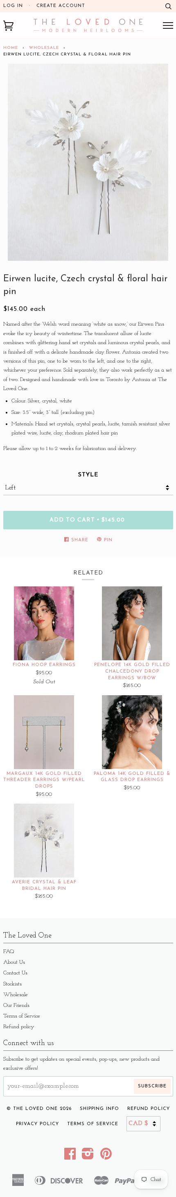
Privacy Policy (37, 1124)
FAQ (8, 952)
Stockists (12, 984)
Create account (60, 6)
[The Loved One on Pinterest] (106, 1157)
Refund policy (18, 1027)
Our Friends (16, 1005)
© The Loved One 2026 (39, 1109)
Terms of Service (21, 1016)
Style (88, 475)
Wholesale (44, 48)
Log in (13, 6)
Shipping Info (99, 1109)
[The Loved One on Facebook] (70, 1157)
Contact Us (15, 973)
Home (10, 48)
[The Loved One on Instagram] (88, 1157)
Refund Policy (148, 1109)
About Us (14, 962)
